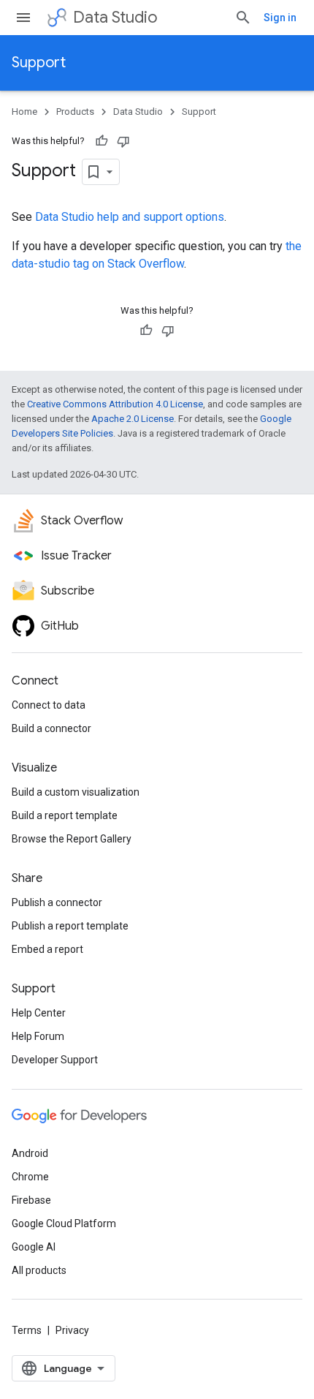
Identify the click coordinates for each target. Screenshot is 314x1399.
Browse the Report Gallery (71, 839)
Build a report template (65, 815)
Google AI (33, 1247)
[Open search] (243, 17)
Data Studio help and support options (129, 217)
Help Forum (38, 1036)
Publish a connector (57, 902)
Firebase (31, 1200)
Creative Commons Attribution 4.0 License (115, 404)
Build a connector (51, 728)
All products (39, 1270)
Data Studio (115, 17)
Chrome (30, 1177)
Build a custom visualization (75, 792)
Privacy (72, 1330)
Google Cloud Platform (64, 1223)
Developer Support (55, 1060)
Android (30, 1153)
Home (24, 111)
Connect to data (48, 705)
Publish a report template (70, 926)
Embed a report (47, 949)
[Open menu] (23, 17)
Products (75, 111)
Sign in (280, 17)
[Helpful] (101, 141)
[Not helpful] (123, 141)
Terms (27, 1330)
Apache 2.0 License (132, 418)
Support (39, 62)
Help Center (39, 1013)
